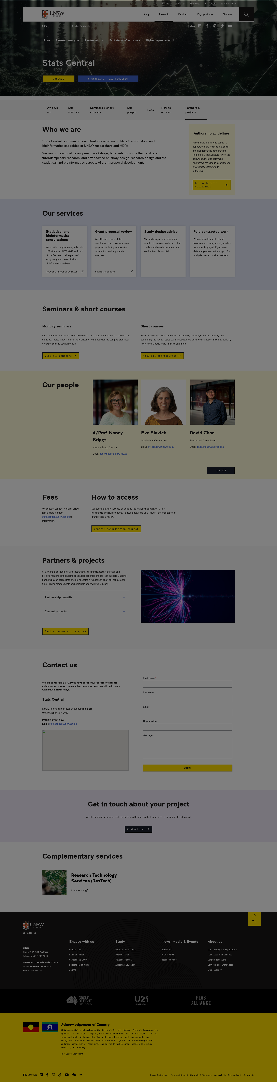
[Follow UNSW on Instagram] (53, 1074)
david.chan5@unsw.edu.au (210, 446)
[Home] (53, 14)
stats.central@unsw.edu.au (56, 516)
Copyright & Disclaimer (201, 1075)
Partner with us (94, 40)
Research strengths (67, 40)
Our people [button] (131, 110)
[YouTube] (230, 26)
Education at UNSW (79, 964)
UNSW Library (215, 969)
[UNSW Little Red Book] (81, 1075)
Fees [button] (150, 110)
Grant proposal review (113, 232)
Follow (191, 26)
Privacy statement (179, 1075)
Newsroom (166, 949)
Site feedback (234, 1075)
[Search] (246, 14)
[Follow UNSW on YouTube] (66, 1074)
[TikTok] (222, 26)
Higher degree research (160, 40)
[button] (58, 78)
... (60, 26)
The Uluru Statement (72, 1053)
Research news (169, 959)
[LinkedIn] (200, 26)
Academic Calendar (125, 964)
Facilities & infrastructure (124, 40)
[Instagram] (215, 26)
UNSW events (168, 954)
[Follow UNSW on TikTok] (60, 1074)
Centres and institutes (220, 964)
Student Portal (123, 959)
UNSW (44, 26)
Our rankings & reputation (222, 949)
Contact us (75, 949)
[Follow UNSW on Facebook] (47, 1074)
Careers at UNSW (78, 959)
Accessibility (220, 1075)
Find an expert (77, 954)
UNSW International (125, 949)
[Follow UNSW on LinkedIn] (41, 1074)
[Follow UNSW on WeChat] (74, 1074)
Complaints (248, 1075)
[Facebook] (207, 26)
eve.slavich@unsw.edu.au (161, 446)
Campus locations (217, 959)
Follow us (30, 1075)
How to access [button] (166, 110)
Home (46, 40)
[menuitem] (147, 14)
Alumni (72, 969)
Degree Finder (122, 954)
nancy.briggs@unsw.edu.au (113, 453)
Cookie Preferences (159, 1075)
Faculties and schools (220, 954)
